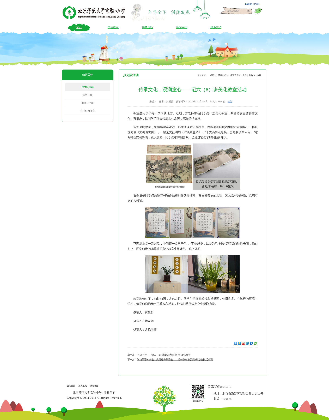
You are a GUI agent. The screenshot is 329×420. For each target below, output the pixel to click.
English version (252, 4)
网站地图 (94, 386)
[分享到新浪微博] (243, 343)
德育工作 (87, 74)
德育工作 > (235, 75)
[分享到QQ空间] (239, 343)
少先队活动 (88, 87)
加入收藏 (82, 386)
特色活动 (147, 27)
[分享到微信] (255, 343)
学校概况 (113, 27)
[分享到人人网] (251, 343)
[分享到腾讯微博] (247, 343)
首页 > (213, 75)
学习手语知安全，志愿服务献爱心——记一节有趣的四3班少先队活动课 (175, 359)
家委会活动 (88, 102)
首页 (79, 27)
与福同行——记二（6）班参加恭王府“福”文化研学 (164, 354)
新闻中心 (181, 27)
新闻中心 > (223, 75)
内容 (259, 75)
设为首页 (71, 386)
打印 (230, 101)
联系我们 (215, 27)
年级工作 (87, 95)
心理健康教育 (87, 110)
